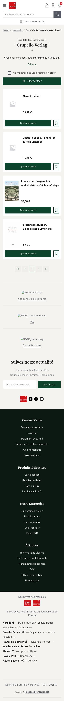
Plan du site (32, 580)
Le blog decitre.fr (32, 491)
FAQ (32, 321)
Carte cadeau (32, 474)
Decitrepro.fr (32, 527)
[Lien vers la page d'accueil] (12, 5)
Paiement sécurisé (32, 438)
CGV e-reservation (32, 575)
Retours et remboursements (32, 444)
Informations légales (32, 552)
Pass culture (32, 486)
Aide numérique (32, 449)
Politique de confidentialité (32, 558)
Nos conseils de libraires (32, 298)
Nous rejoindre (32, 522)
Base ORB (32, 533)
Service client (32, 455)
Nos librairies (32, 516)
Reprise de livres (32, 480)
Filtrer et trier (34, 81)
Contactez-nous (32, 345)
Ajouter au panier (28, 123)
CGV (32, 569)
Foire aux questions (32, 427)
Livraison (32, 433)
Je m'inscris (49, 384)
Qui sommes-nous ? (32, 511)
